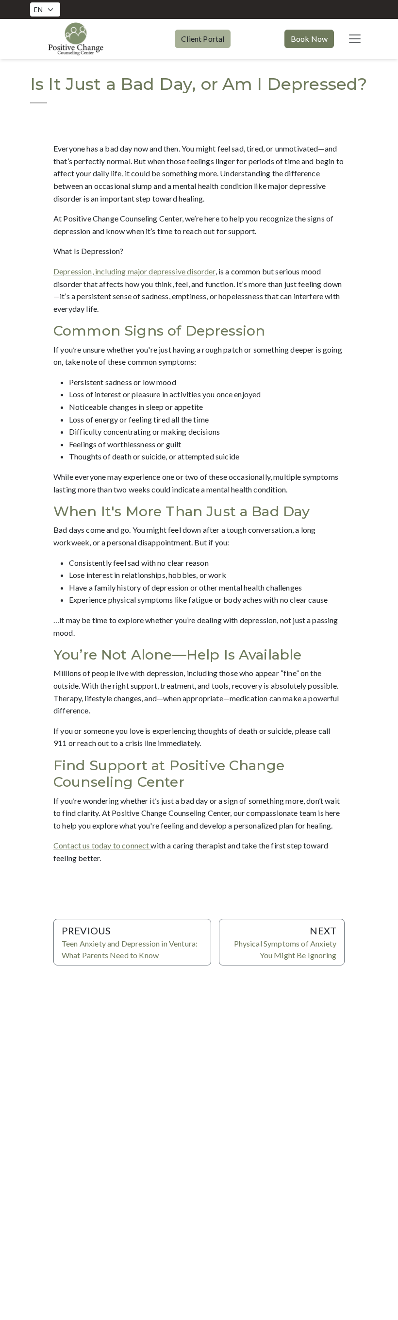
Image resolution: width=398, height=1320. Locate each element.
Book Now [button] (309, 38)
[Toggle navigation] (355, 39)
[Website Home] (75, 39)
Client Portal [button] (202, 38)
